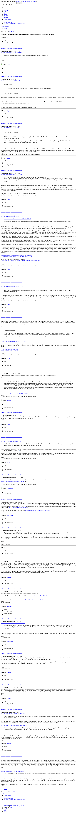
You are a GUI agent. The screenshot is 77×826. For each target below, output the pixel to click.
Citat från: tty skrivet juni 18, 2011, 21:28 (10, 80)
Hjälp (5, 11)
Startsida (6, 10)
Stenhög (9, 743)
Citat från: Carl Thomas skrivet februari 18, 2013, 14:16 (14, 725)
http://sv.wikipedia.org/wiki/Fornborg (9, 350)
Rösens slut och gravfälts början (41, 595)
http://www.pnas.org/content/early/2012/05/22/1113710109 (14, 393)
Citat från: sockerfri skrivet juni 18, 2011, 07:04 (12, 216)
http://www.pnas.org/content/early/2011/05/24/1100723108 (17, 219)
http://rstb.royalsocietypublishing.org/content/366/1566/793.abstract (16, 255)
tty (7, 37)
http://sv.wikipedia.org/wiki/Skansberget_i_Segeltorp (37, 510)
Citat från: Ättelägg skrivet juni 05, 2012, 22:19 (12, 441)
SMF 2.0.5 (6, 806)
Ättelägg (9, 400)
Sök (4, 13)
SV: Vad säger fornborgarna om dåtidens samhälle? (11, 48)
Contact (5, 14)
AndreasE (9, 547)
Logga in (6, 15)
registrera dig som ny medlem (29, 1)
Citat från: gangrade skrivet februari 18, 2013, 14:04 (13, 713)
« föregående (4, 26)
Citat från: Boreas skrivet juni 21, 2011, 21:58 (11, 127)
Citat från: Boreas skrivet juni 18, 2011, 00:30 (11, 52)
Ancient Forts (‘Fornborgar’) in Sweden (34, 599)
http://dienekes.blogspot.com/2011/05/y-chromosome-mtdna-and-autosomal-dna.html (20, 260)
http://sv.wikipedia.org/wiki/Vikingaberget (18, 507)
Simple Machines (21, 806)
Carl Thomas (10, 515)
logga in (18, 1)
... (5, 31)
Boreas (8, 64)
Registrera (6, 17)
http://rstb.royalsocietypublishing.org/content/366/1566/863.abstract (16, 256)
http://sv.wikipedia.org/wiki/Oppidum (9, 349)
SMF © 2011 (13, 806)
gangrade (9, 606)
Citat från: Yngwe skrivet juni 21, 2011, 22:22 (11, 174)
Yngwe (8, 110)
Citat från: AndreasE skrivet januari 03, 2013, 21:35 (13, 623)
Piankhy (9, 577)
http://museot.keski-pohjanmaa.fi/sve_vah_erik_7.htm (13, 341)
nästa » (8, 26)
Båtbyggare (10, 488)
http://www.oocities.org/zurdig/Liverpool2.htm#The (13, 481)
